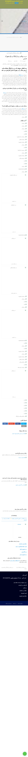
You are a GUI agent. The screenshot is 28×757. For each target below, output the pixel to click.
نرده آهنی (25, 587)
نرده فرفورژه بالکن (23, 549)
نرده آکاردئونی (24, 551)
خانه (20, 37)
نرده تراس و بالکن (9, 603)
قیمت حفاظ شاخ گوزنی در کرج (21, 546)
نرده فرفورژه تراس (23, 554)
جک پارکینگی (17, 560)
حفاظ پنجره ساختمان (23, 543)
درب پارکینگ (21, 75)
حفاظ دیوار (15, 61)
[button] (24, 424)
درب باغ (4, 92)
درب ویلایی (14, 603)
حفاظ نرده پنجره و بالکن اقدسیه (21, 453)
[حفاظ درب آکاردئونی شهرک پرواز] (14, 496)
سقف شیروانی (20, 603)
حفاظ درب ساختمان (23, 590)
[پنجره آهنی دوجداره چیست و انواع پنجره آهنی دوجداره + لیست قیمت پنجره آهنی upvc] (14, 467)
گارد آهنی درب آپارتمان (22, 585)
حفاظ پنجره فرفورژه (23, 596)
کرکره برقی (12, 560)
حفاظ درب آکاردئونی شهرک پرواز (21, 509)
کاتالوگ (16, 2)
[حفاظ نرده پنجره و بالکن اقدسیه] (14, 442)
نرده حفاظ (10, 61)
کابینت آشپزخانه (24, 593)
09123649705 (8, 1)
